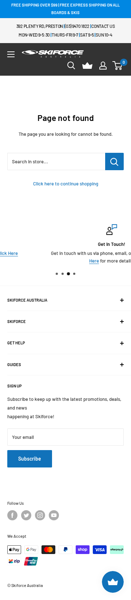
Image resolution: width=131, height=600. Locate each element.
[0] (117, 65)
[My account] (103, 66)
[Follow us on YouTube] (54, 515)
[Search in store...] (114, 161)
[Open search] (71, 66)
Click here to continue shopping (65, 183)
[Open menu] (11, 54)
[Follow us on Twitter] (26, 515)
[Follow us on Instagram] (40, 515)
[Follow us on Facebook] (12, 515)
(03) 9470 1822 (77, 26)
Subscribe (29, 459)
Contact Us (103, 26)
